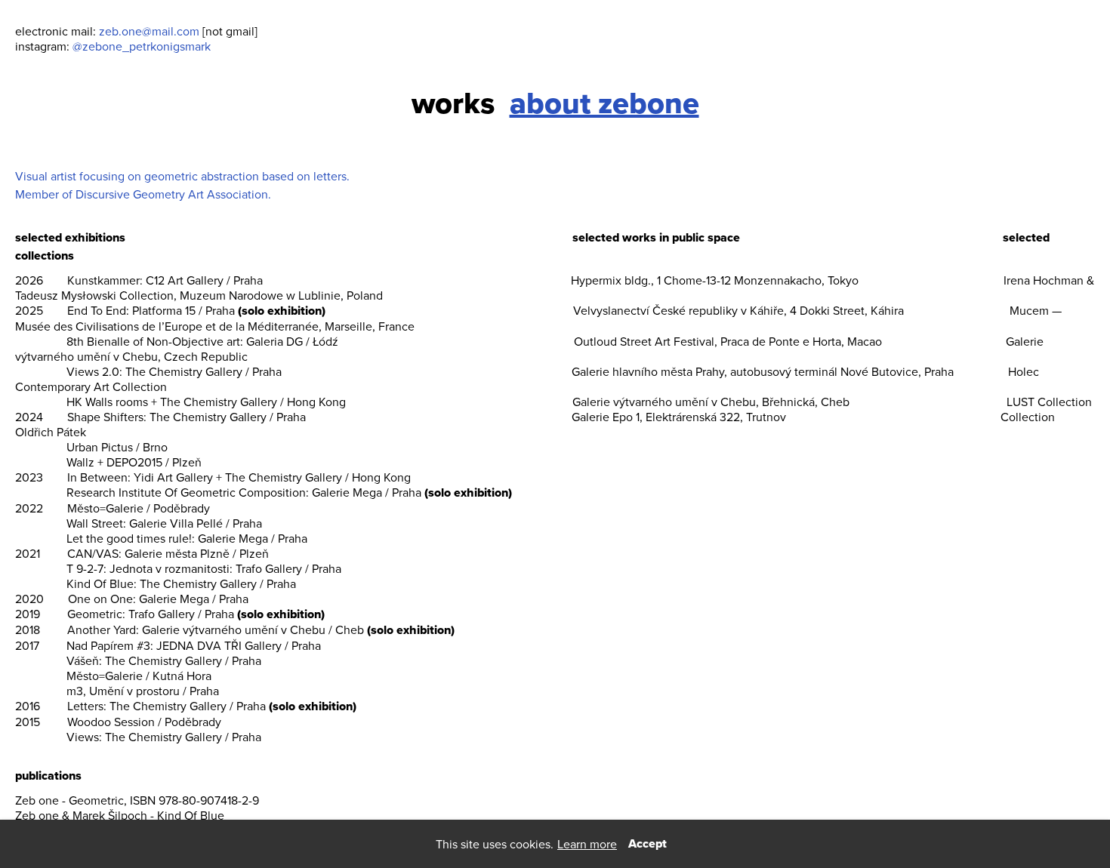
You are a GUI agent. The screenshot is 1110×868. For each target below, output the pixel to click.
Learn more (587, 844)
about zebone (604, 103)
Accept (647, 843)
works (453, 103)
